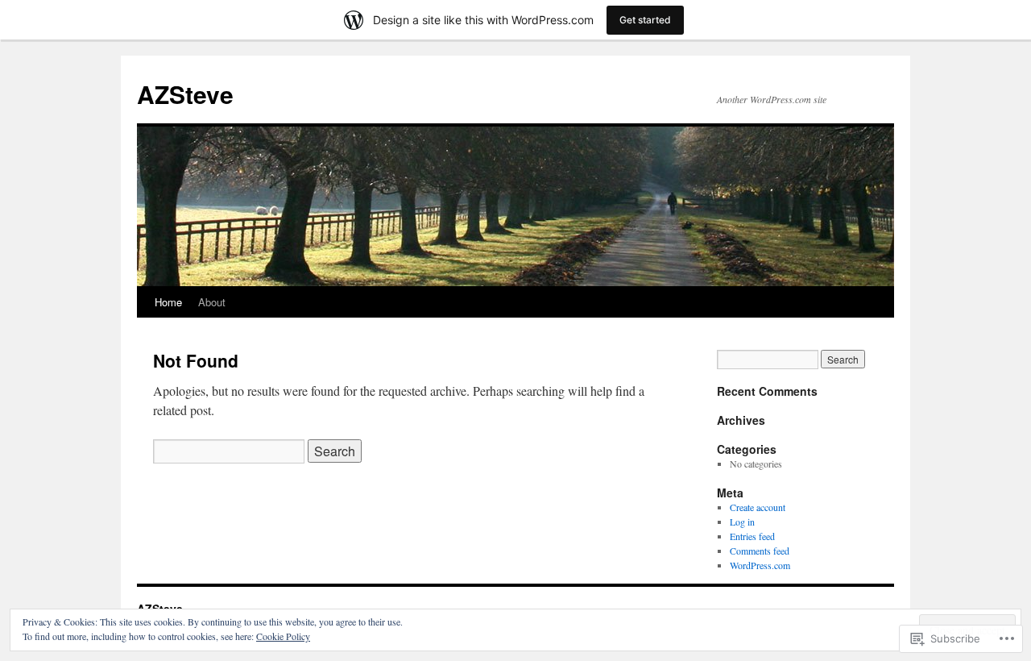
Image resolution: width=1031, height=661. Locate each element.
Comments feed (759, 550)
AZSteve (185, 94)
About (212, 302)
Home (168, 302)
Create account (757, 507)
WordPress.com (760, 565)
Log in (742, 521)
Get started (645, 20)
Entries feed (752, 536)
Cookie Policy (283, 636)
